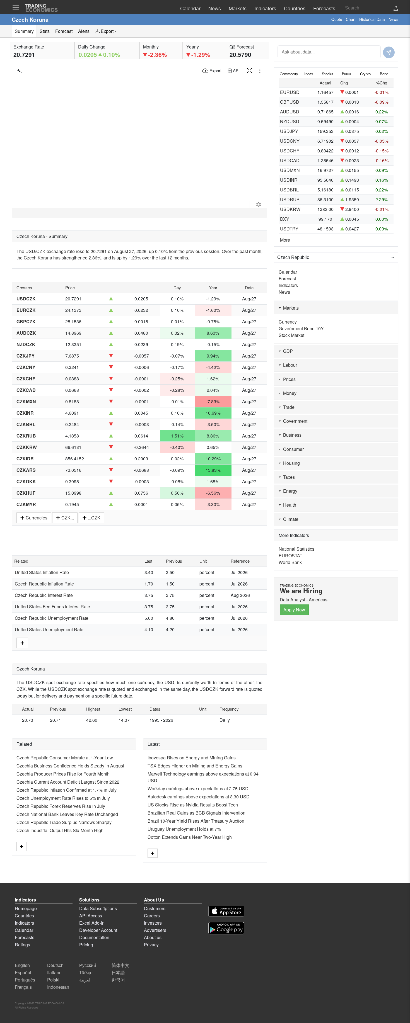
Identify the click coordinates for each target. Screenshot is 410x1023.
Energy (289, 491)
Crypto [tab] (365, 73)
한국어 (118, 979)
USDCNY (290, 141)
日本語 (118, 972)
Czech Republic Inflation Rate (44, 583)
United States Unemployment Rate (49, 629)
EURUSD (290, 92)
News (284, 292)
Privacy (151, 944)
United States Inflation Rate (42, 572)
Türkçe (86, 972)
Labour (289, 365)
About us (152, 937)
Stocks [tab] (327, 73)
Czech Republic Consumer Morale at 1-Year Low (64, 757)
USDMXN (290, 170)
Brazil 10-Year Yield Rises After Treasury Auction (196, 821)
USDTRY (289, 228)
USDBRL (289, 189)
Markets (290, 308)
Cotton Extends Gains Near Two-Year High (190, 837)
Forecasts (24, 937)
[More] (22, 642)
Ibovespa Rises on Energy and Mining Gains (192, 757)
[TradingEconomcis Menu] (17, 7)
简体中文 (120, 965)
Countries (24, 915)
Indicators (288, 285)
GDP (287, 351)
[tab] (106, 31)
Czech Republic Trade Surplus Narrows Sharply (64, 822)
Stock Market (291, 335)
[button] (396, 9)
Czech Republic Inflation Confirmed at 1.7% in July (66, 790)
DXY (284, 219)
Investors (153, 923)
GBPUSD (289, 102)
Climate (289, 519)
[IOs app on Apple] (226, 912)
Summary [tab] (24, 31)
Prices (288, 379)
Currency (288, 322)
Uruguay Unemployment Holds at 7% (184, 829)
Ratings (22, 944)
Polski (53, 979)
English (22, 965)
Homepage (26, 908)
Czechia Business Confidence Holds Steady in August (70, 765)
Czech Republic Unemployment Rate (51, 618)
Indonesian (58, 987)
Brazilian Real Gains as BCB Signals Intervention (196, 813)
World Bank (290, 562)
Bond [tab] (384, 73)
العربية (85, 979)
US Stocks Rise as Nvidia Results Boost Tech (193, 804)
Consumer (292, 449)
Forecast (287, 278)
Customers (154, 908)
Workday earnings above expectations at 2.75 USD (198, 788)
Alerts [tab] (84, 31)
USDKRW (290, 209)
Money (288, 393)
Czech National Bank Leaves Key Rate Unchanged (67, 814)
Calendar (288, 272)
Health (288, 505)
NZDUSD (289, 121)
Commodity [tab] (289, 73)
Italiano (54, 972)
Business (291, 435)
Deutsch (55, 965)
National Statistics (296, 549)
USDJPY (289, 131)
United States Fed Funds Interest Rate (52, 606)
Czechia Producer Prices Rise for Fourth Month (63, 774)
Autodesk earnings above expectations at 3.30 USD (199, 796)
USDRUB (290, 199)
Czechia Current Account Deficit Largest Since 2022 (67, 782)
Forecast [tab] (64, 31)
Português (25, 979)
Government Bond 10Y (301, 328)
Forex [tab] (346, 73)
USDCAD (290, 160)
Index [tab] (308, 73)
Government (294, 421)
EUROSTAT (290, 555)
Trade (288, 407)
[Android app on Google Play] (226, 929)
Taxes (288, 477)
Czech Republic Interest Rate (44, 595)
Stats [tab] (45, 31)
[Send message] (389, 52)
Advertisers (155, 930)
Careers (152, 915)
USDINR (289, 180)
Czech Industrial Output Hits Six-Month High (59, 830)
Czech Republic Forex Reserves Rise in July (60, 806)
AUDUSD (289, 111)
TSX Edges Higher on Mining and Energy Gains (195, 765)
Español (23, 972)
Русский (87, 965)
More (285, 240)
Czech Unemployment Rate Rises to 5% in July (63, 798)
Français (23, 987)
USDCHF (289, 150)
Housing (290, 463)
